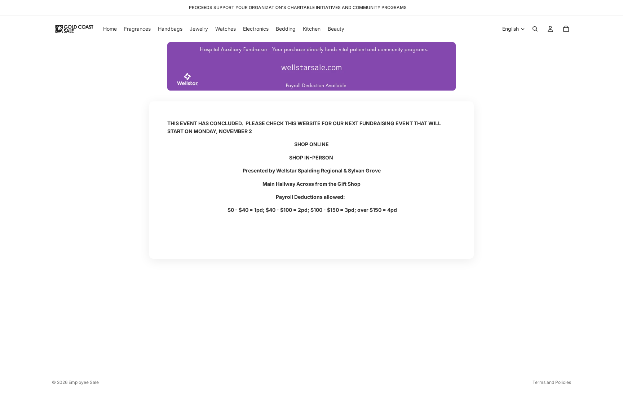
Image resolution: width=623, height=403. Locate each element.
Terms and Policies (552, 382)
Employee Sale (84, 382)
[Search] (535, 29)
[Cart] (566, 29)
